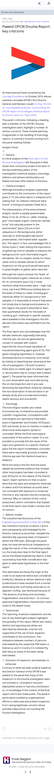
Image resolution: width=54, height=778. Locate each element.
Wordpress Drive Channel (36, 21)
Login (47, 738)
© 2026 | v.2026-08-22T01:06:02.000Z (27, 766)
